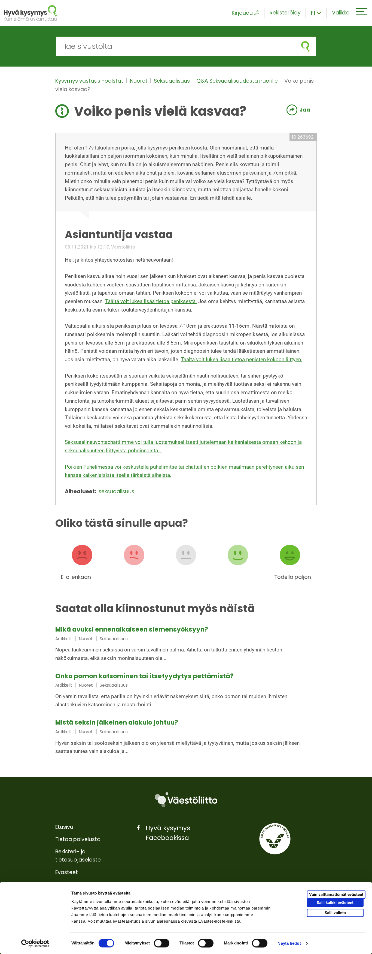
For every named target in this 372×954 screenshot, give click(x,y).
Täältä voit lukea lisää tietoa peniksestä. (151, 301)
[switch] (161, 943)
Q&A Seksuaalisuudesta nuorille (237, 81)
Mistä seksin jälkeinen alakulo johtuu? (116, 722)
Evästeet (66, 872)
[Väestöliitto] (186, 799)
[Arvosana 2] (134, 555)
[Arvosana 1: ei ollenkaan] (82, 555)
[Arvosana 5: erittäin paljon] (290, 555)
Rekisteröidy (285, 12)
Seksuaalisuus (172, 81)
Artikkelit (63, 639)
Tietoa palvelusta (77, 839)
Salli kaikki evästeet (335, 902)
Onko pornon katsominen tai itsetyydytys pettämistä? (144, 676)
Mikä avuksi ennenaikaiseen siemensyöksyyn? (131, 629)
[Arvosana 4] (238, 555)
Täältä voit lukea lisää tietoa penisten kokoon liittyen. (241, 359)
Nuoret (139, 81)
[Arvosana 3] (186, 555)
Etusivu (64, 827)
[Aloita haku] (305, 46)
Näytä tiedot (289, 943)
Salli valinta (335, 912)
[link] (186, 644)
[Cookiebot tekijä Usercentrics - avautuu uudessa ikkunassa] (35, 943)
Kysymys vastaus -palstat (90, 81)
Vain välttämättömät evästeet (336, 894)
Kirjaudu (242, 13)
